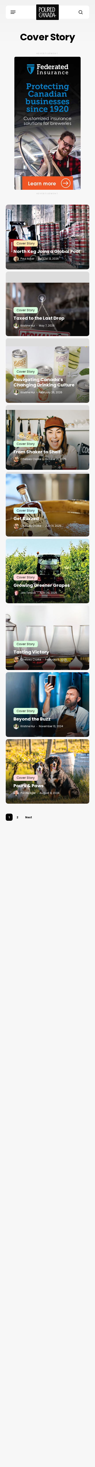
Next (28, 817)
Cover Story (26, 243)
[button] (13, 12)
